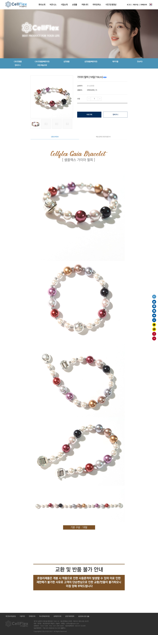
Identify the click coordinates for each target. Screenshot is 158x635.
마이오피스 (97, 4)
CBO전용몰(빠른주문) (42, 62)
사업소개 (64, 4)
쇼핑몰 (74, 4)
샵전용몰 (66, 62)
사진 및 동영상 (111, 4)
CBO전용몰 (18, 62)
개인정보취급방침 (10, 616)
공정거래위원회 (69, 616)
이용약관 (22, 616)
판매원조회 (143, 5)
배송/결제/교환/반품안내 (103, 137)
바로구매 (89, 115)
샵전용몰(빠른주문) (90, 62)
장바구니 (18, 65)
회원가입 (135, 5)
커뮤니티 (85, 4)
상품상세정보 (55, 137)
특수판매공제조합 (44, 616)
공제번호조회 (57, 616)
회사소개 (42, 4)
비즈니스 (53, 4)
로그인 (129, 5)
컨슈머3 (139, 62)
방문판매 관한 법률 (83, 616)
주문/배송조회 (42, 65)
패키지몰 (115, 62)
